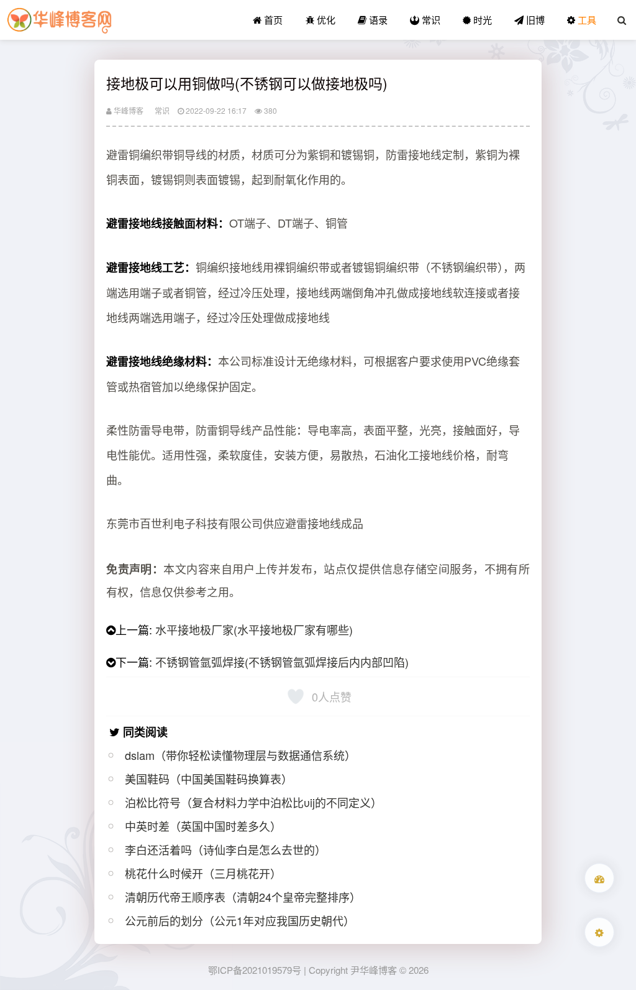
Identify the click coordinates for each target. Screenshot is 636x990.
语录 (377, 19)
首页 (272, 19)
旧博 (534, 19)
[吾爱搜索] (599, 878)
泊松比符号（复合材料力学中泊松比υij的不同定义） (253, 802)
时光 (481, 19)
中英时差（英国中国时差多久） (203, 826)
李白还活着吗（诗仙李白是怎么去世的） (225, 849)
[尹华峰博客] (59, 20)
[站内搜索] (621, 20)
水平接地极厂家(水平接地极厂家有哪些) (254, 629)
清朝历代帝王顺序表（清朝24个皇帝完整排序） (243, 897)
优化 (324, 19)
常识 (429, 19)
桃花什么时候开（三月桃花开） (203, 873)
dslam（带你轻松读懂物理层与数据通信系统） (240, 755)
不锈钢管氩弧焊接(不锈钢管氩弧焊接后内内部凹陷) (282, 662)
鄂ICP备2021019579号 (254, 969)
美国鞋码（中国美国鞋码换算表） (209, 778)
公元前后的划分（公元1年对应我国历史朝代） (240, 920)
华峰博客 (127, 110)
